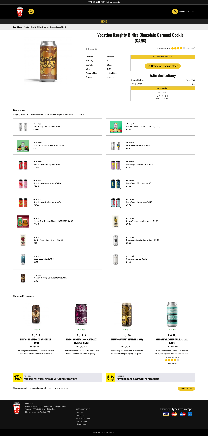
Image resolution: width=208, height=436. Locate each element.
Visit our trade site (113, 2)
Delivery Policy (81, 421)
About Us (79, 413)
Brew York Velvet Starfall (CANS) (127, 339)
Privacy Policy (81, 424)
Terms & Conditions (83, 418)
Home (104, 21)
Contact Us (80, 415)
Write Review (186, 388)
